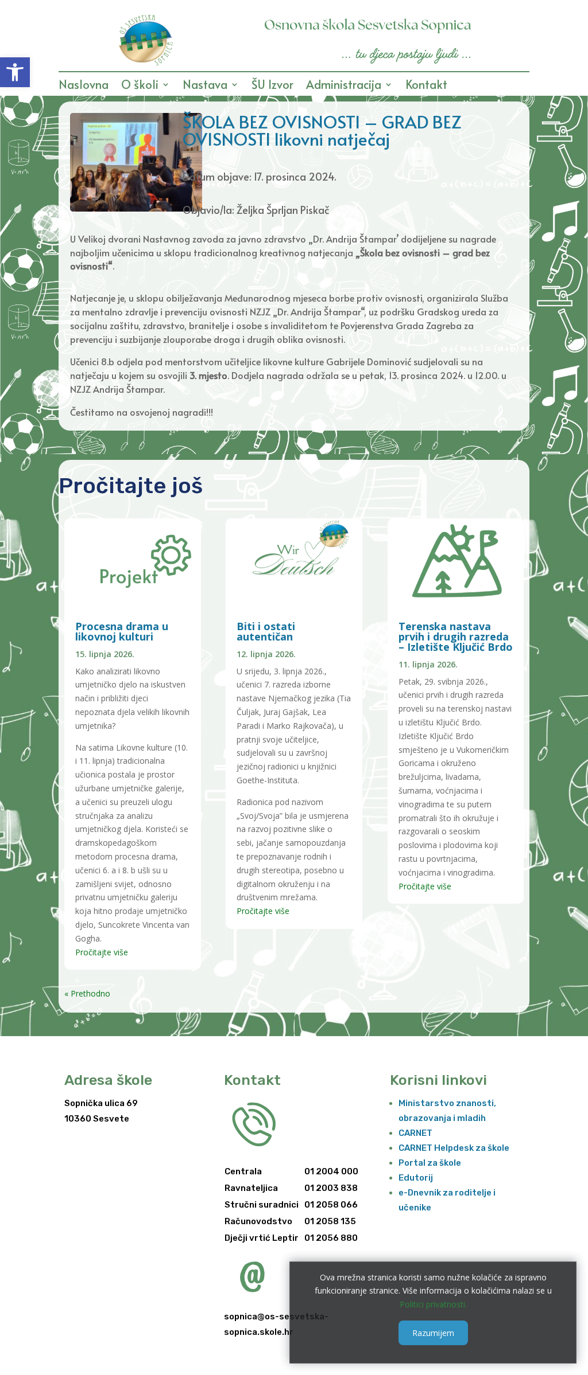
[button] (15, 72)
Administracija (343, 86)
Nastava (205, 86)
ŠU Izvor (272, 86)
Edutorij (416, 1178)
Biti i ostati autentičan (266, 631)
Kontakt (426, 86)
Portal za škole (430, 1163)
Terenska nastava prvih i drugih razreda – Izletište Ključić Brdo (456, 636)
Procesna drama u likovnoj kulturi (121, 631)
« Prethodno (87, 993)
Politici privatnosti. (433, 1304)
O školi (139, 86)
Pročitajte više (101, 952)
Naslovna (84, 86)
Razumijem (433, 1332)
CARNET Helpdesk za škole (454, 1148)
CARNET (415, 1133)
